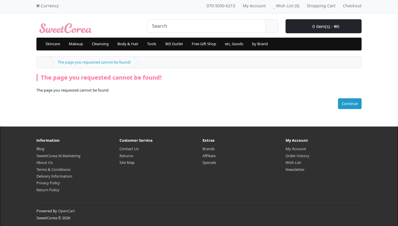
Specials (209, 162)
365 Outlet (174, 43)
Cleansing (100, 43)
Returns (126, 155)
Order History (297, 155)
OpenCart (66, 210)
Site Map (127, 162)
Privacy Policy (48, 182)
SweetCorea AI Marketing (58, 155)
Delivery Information (54, 176)
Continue (350, 103)
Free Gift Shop (204, 43)
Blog (40, 148)
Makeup (76, 43)
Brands (208, 148)
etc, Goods (234, 43)
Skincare (52, 43)
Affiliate (209, 155)
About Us (44, 162)
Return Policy (47, 189)
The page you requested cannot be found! (94, 62)
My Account (296, 148)
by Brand (260, 43)
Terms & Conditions (53, 169)
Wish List (293, 162)
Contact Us (129, 148)
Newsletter (295, 169)
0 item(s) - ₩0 (325, 26)
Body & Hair (127, 43)
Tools (151, 43)
